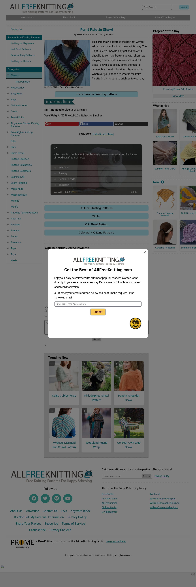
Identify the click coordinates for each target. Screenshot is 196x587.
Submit (98, 312)
